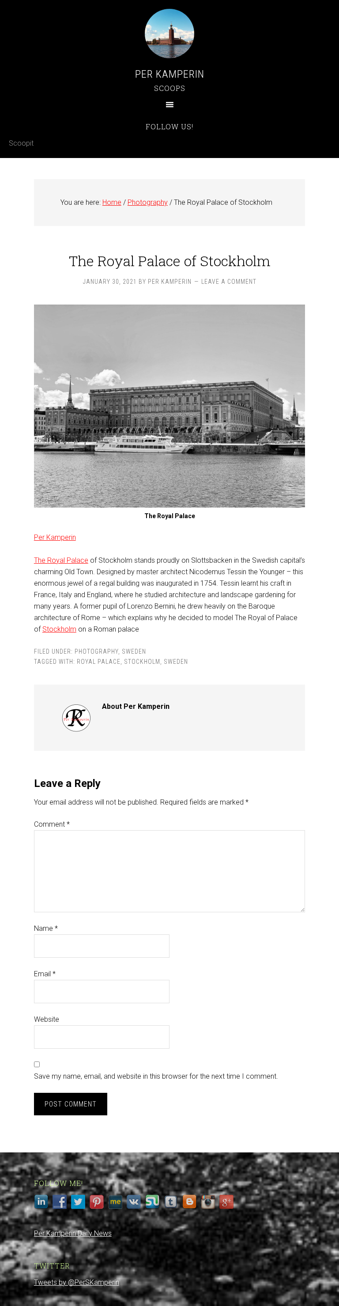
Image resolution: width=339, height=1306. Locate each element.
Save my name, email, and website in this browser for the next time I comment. (156, 1076)
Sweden (134, 651)
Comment (52, 824)
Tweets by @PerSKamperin (76, 1282)
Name (46, 928)
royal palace (99, 661)
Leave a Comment (228, 281)
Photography (96, 651)
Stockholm (59, 629)
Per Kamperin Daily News (73, 1233)
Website (46, 1019)
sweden (176, 661)
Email (45, 974)
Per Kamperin (169, 74)
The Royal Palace (61, 560)
